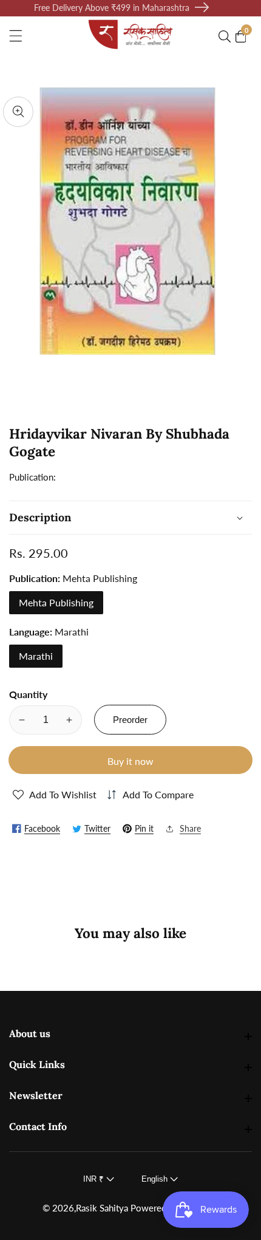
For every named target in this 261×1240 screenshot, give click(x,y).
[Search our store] (227, 36)
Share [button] (190, 828)
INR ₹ (94, 1178)
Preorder (130, 719)
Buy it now (130, 761)
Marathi (36, 656)
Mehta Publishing (56, 602)
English (155, 1178)
